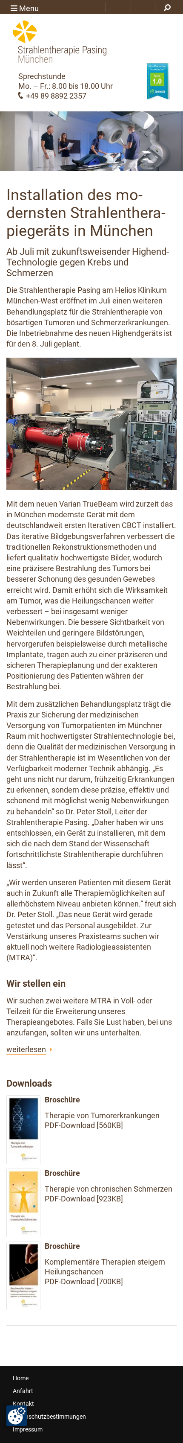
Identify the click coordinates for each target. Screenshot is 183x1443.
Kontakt (23, 1403)
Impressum (28, 1429)
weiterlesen (26, 1049)
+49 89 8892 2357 (56, 95)
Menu (28, 8)
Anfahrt (23, 1391)
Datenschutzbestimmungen (49, 1416)
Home (21, 1378)
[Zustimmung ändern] (16, 1415)
